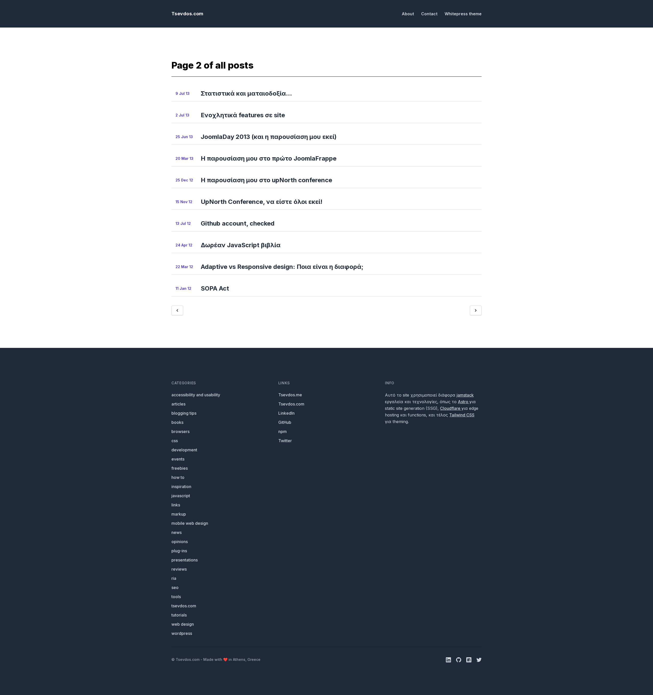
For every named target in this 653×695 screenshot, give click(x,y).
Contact (429, 13)
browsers (180, 431)
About (408, 13)
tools (176, 596)
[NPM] (469, 659)
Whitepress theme (463, 13)
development (184, 449)
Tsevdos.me (290, 394)
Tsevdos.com (187, 13)
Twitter (285, 440)
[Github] (459, 659)
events (177, 459)
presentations (184, 559)
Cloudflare (450, 408)
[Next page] (476, 310)
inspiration (181, 486)
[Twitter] (479, 659)
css (174, 440)
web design (182, 624)
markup (178, 514)
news (176, 532)
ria (173, 578)
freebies (179, 468)
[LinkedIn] (449, 659)
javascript (180, 495)
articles (178, 403)
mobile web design (189, 523)
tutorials (179, 615)
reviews (179, 569)
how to (177, 477)
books (177, 422)
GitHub (284, 422)
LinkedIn (286, 413)
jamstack (465, 395)
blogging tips (183, 413)
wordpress (181, 633)
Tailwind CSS (461, 414)
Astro (463, 401)
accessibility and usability (195, 394)
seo (175, 587)
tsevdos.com (183, 605)
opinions (179, 541)
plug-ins (179, 550)
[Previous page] (177, 310)
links (175, 504)
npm (282, 431)
